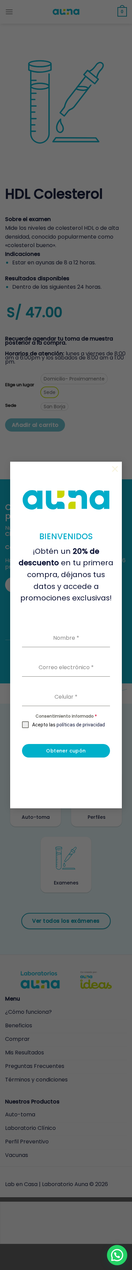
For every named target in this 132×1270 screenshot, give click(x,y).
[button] (117, 1255)
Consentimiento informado (66, 716)
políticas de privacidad (81, 724)
